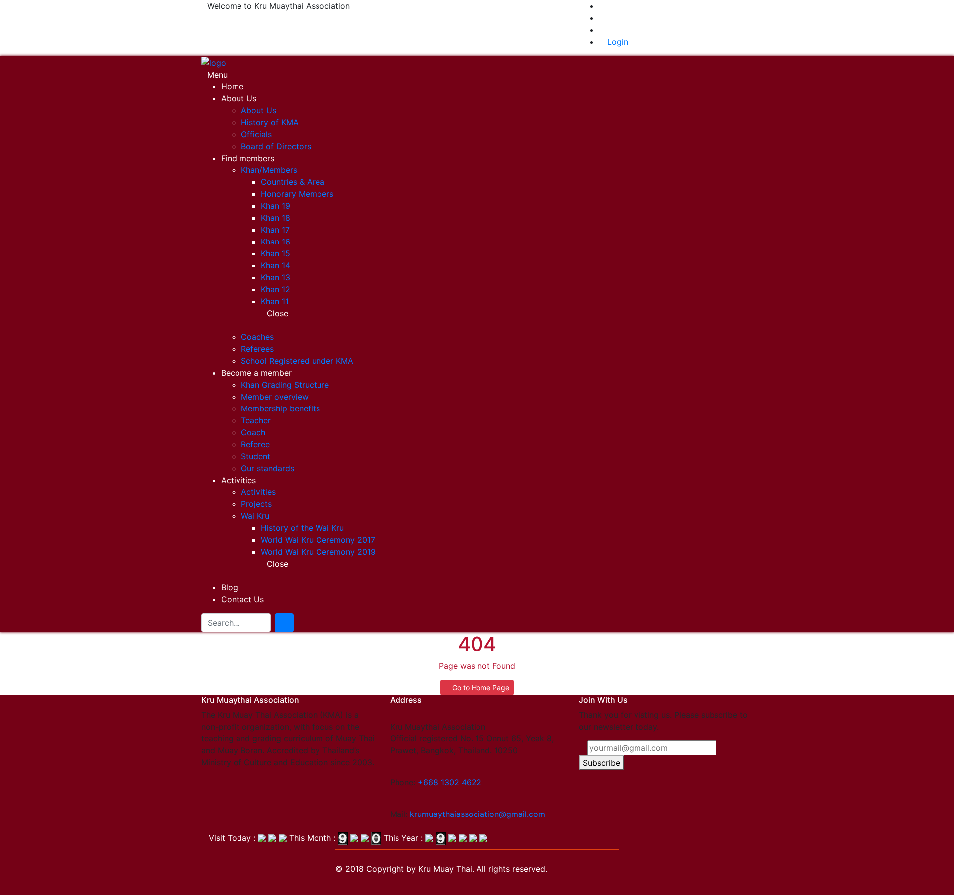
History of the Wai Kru (302, 528)
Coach (253, 432)
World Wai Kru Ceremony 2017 (318, 540)
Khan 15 (275, 253)
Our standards (267, 468)
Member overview (275, 397)
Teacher (256, 420)
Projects (256, 504)
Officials (256, 134)
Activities (238, 480)
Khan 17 (275, 230)
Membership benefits (280, 408)
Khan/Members (269, 170)
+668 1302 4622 (449, 782)
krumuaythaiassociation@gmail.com (477, 814)
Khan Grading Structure (285, 385)
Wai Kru (255, 516)
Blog (229, 587)
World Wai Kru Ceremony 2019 (318, 552)
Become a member (256, 373)
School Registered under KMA (297, 361)
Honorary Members (297, 194)
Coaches (257, 337)
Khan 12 (275, 289)
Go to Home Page (479, 687)
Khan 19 (275, 206)
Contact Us (242, 599)
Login (616, 42)
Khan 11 (275, 301)
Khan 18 (275, 218)
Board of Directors (276, 146)
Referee (255, 444)
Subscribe (601, 763)
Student (255, 456)
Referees (257, 349)
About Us (238, 98)
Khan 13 (275, 277)
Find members (247, 158)
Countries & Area (292, 182)
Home (232, 86)
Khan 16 (275, 241)
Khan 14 (275, 265)
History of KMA (270, 122)
